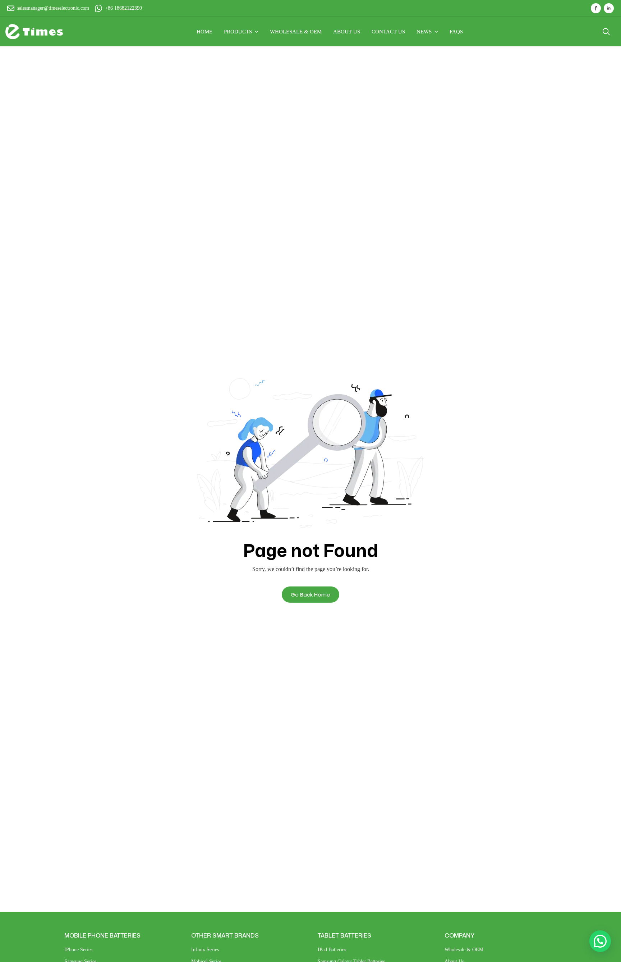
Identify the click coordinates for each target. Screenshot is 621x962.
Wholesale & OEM (464, 949)
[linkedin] (609, 8)
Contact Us (388, 31)
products (238, 31)
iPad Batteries (332, 949)
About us (346, 31)
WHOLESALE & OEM (296, 31)
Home (204, 31)
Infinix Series (205, 949)
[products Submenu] (258, 31)
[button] (600, 941)
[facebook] (596, 8)
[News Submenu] (438, 31)
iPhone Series (78, 949)
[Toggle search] (606, 31)
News (424, 31)
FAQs (456, 31)
